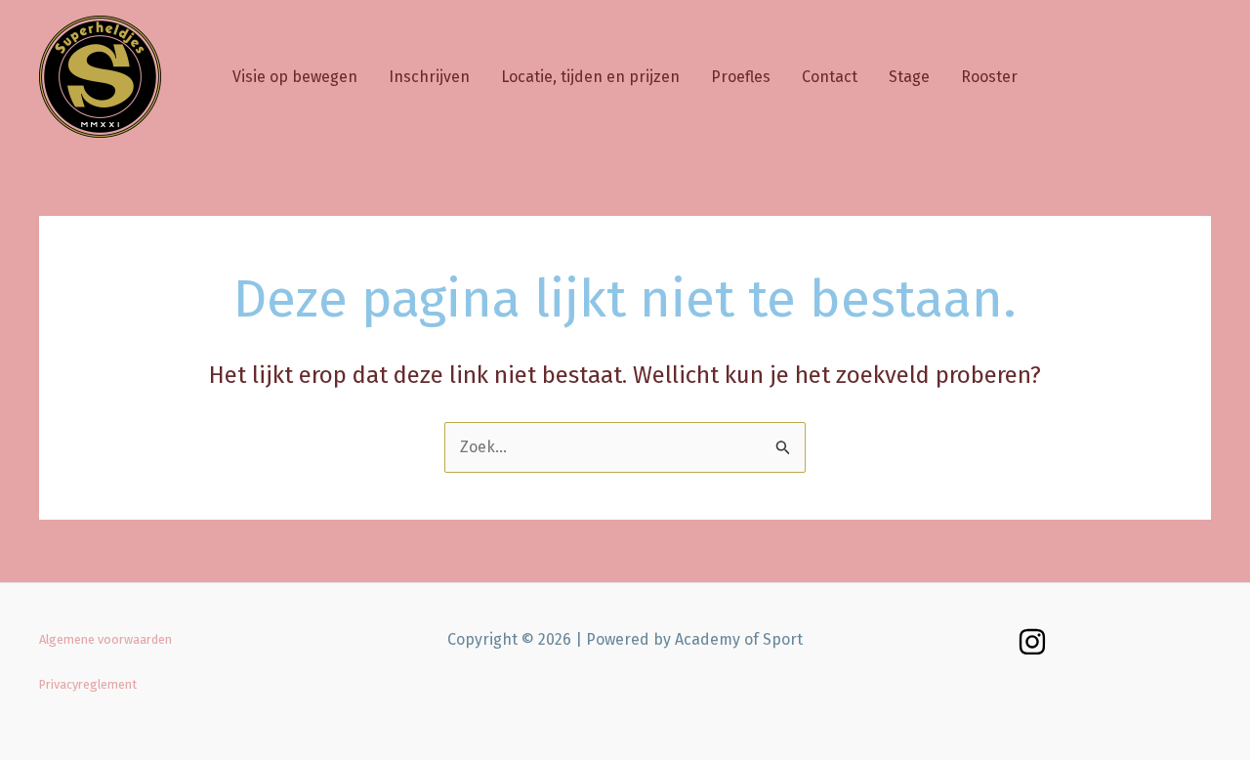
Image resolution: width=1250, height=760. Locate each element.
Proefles (741, 76)
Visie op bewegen (294, 76)
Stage (909, 76)
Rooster (989, 76)
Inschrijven (429, 76)
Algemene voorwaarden (105, 639)
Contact (829, 76)
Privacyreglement (88, 684)
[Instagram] (1032, 641)
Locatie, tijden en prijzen (590, 76)
